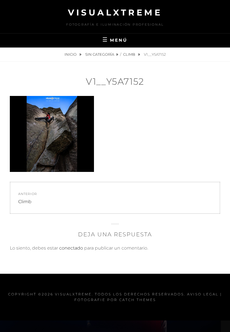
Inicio (71, 54)
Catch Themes (137, 300)
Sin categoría (99, 54)
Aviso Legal (203, 294)
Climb (129, 54)
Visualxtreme (115, 12)
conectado (71, 248)
